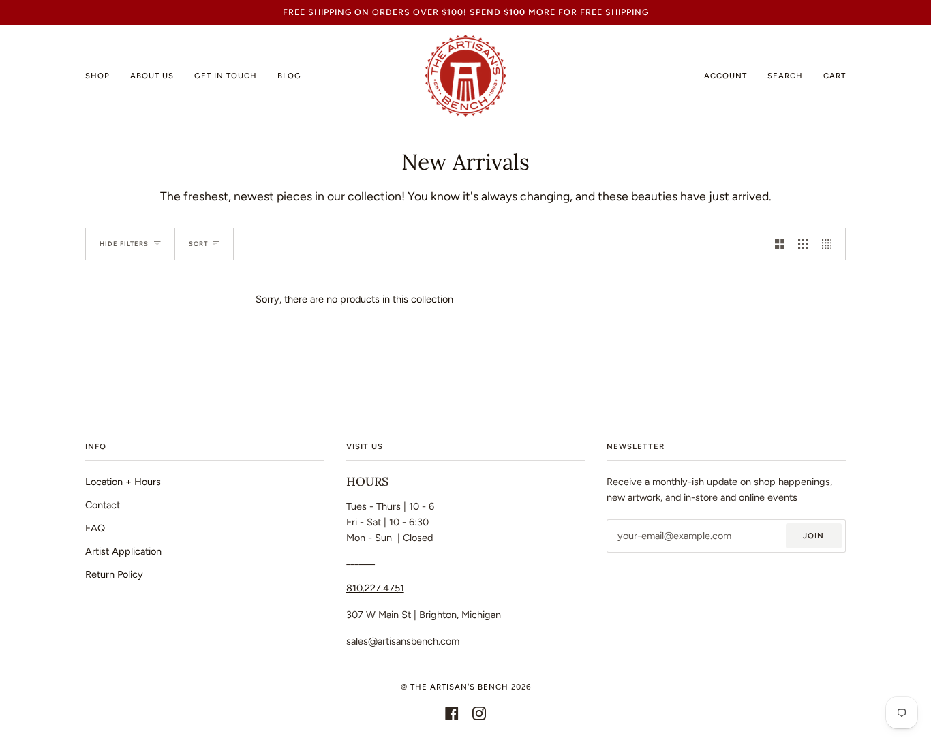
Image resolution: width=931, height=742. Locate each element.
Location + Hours (123, 482)
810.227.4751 (375, 588)
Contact (102, 505)
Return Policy (114, 574)
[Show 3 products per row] (802, 244)
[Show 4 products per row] (830, 244)
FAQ (95, 528)
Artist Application (123, 551)
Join (813, 535)
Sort (198, 243)
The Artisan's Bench (459, 687)
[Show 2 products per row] (779, 244)
